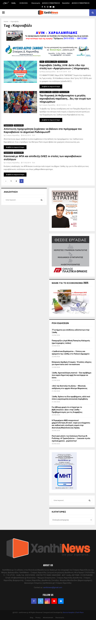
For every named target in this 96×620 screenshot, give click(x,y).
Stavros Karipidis (68, 612)
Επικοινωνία (36, 3)
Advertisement (48, 618)
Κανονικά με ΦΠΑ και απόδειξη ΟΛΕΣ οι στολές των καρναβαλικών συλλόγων (43, 158)
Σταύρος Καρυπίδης (48, 105)
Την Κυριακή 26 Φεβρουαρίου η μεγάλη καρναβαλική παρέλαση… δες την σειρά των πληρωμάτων (65, 99)
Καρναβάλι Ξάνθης (51, 61)
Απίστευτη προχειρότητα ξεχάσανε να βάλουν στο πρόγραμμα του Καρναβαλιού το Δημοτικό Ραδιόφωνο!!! (43, 130)
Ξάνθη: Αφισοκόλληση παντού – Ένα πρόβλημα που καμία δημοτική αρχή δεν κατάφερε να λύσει (71, 375)
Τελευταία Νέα (62, 61)
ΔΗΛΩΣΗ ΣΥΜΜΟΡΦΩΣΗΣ (51, 3)
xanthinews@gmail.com (52, 587)
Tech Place (80, 612)
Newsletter (66, 3)
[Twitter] (40, 601)
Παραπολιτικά (8, 125)
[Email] (61, 601)
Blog (31, 618)
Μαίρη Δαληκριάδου (48, 72)
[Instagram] (47, 601)
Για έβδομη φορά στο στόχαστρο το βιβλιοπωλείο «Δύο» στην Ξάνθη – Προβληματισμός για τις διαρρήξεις (67, 409)
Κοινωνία (55, 92)
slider (42, 61)
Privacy (38, 618)
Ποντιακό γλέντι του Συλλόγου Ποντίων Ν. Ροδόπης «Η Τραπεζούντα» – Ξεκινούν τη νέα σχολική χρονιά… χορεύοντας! (71, 438)
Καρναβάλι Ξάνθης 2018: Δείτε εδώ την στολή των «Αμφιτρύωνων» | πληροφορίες (64, 67)
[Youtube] (54, 601)
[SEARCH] (41, 199)
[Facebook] (34, 601)
